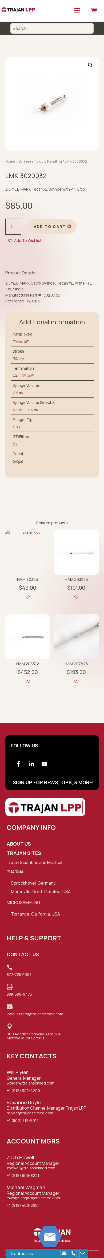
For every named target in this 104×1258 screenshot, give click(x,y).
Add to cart (50, 226)
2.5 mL (18, 392)
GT (15, 444)
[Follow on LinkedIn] (31, 764)
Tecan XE (20, 341)
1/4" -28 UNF (23, 375)
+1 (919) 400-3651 (23, 1205)
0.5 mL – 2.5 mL (26, 409)
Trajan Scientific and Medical (34, 862)
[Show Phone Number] (73, 1253)
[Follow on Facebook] (18, 764)
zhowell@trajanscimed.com (31, 1167)
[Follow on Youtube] (44, 764)
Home (10, 161)
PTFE (17, 426)
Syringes (26, 161)
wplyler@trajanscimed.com (30, 1083)
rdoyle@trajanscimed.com (30, 1112)
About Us (19, 844)
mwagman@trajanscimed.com (33, 1197)
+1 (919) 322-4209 (23, 1090)
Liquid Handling (49, 161)
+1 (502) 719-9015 (23, 1120)
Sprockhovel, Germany (33, 883)
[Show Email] (64, 1253)
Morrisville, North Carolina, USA (41, 891)
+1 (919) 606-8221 (23, 1175)
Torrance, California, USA (35, 914)
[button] (90, 65)
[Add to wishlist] (28, 597)
